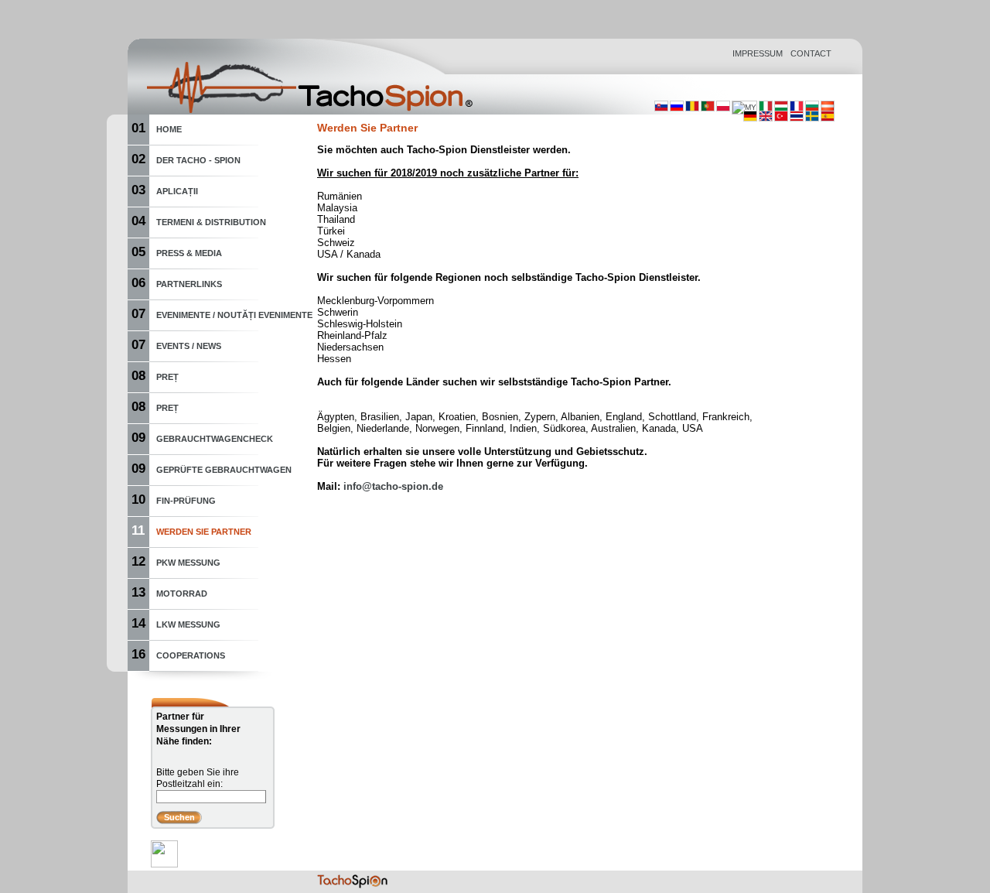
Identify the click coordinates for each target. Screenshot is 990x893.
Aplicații (177, 191)
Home (169, 129)
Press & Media (189, 253)
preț (167, 376)
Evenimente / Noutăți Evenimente (234, 315)
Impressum (757, 53)
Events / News (188, 346)
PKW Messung (188, 562)
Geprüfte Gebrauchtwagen (224, 469)
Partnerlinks (189, 284)
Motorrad (181, 593)
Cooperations (190, 655)
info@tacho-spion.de (393, 486)
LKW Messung (188, 624)
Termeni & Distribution (211, 222)
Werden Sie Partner (203, 531)
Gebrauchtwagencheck (214, 438)
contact (810, 53)
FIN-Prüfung (186, 500)
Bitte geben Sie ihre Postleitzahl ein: (197, 778)
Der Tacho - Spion (198, 160)
